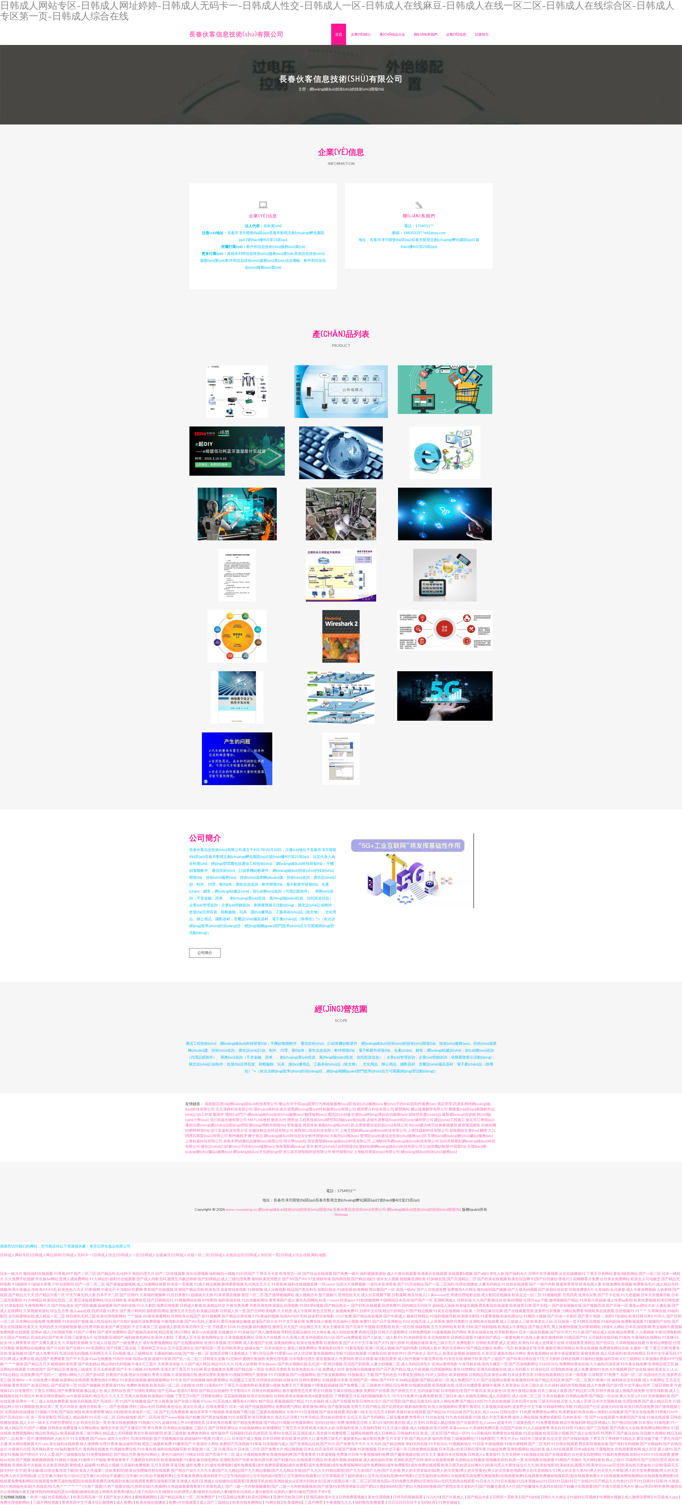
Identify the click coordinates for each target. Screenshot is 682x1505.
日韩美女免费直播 (63, 1427)
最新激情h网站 (314, 1406)
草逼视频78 (17, 1353)
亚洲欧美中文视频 (27, 1465)
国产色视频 (118, 1406)
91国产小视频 (35, 1427)
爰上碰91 (665, 1449)
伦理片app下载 (535, 1300)
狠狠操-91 (264, 1374)
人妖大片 (62, 1438)
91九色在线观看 (458, 1417)
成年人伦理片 (118, 1438)
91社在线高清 (414, 1321)
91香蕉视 (279, 1284)
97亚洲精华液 (319, 1278)
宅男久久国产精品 (366, 1406)
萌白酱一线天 (357, 1411)
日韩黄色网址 (212, 1396)
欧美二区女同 (431, 1433)
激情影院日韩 (356, 1422)
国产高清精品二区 (461, 1278)
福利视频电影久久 (376, 1396)
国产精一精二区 (196, 1353)
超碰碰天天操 (202, 1294)
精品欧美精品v (47, 1433)
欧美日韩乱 (40, 1385)
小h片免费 (343, 1316)
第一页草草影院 (44, 1417)
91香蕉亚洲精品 (411, 1374)
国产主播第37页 (133, 1427)
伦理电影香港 (562, 1369)
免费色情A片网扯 (104, 1380)
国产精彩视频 (86, 1305)
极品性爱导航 (89, 1326)
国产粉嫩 (192, 1417)
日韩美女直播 (214, 1358)
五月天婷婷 (511, 1454)
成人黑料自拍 (115, 1390)
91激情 (84, 1459)
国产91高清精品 (410, 1284)
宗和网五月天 (101, 1353)
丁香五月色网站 (599, 1273)
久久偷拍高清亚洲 (605, 1364)
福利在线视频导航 (172, 1449)
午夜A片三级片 (144, 1364)
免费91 (365, 1321)
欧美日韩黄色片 (261, 1417)
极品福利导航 (130, 1443)
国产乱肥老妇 (392, 1406)
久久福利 (551, 1385)
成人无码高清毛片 (416, 1364)
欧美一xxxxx (329, 1300)
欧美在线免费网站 (247, 1502)
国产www (98, 1438)
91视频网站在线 (187, 1300)
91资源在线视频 (133, 1380)
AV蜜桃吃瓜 (195, 1422)
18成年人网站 (613, 1326)
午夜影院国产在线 (631, 1417)
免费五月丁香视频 (296, 1385)
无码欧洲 (428, 1502)
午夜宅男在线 (432, 1358)
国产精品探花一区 (434, 1380)
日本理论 (646, 1422)
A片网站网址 (89, 1427)
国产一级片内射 (542, 1284)
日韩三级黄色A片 (78, 1337)
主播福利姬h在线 (168, 1353)
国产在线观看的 (558, 1454)
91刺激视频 (367, 1449)
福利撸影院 (262, 1326)
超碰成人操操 (443, 1305)
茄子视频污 (327, 1294)
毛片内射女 (68, 1406)
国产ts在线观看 (602, 1417)
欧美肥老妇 (568, 1411)
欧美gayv (347, 1300)
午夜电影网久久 (38, 1305)
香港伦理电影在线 (465, 1294)
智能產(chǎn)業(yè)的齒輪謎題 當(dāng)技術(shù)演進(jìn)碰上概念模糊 (445, 509)
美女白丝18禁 (561, 1427)
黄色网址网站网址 (655, 1427)
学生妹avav (267, 1364)
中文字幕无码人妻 (81, 1294)
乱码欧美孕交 (233, 1348)
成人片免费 (596, 1385)
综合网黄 (400, 1385)
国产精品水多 (420, 1438)
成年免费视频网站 (158, 1342)
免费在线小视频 (319, 1321)
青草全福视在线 (481, 1332)
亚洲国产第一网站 (364, 1380)
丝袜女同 (290, 1380)
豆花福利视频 (235, 1396)
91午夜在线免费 (633, 1364)
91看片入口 (221, 1438)
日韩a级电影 (126, 1417)
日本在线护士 (275, 1348)
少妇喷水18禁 (191, 1385)
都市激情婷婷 (552, 1337)
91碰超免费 (496, 1449)
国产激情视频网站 (279, 1294)
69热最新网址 (302, 1422)
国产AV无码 (194, 1321)
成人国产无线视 (338, 1401)
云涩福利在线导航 (603, 1337)
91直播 (668, 1337)
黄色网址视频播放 (360, 1369)
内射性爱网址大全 (65, 1422)
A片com (41, 1443)
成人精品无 (14, 1427)
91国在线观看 (355, 1353)
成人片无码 (415, 1422)
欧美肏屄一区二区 (143, 1411)
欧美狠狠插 (458, 1374)
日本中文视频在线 (607, 1401)
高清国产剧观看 (356, 1364)
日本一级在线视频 (534, 1332)
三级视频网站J (464, 1438)
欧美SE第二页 (47, 1406)
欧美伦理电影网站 (111, 1316)
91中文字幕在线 (291, 1321)
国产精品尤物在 (479, 1348)
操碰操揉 (354, 1459)
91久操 (578, 1332)
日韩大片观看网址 (393, 1332)
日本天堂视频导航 (656, 1294)
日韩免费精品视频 (423, 1449)
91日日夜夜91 (178, 1294)
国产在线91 (75, 1348)
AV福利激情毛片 (68, 1449)
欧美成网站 (292, 1502)
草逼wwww (458, 1427)
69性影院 (209, 1300)
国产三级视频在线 (71, 1454)
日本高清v (447, 1449)
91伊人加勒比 (436, 1374)
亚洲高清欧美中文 (321, 1497)
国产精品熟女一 (337, 1305)
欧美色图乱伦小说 (307, 1369)
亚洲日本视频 (215, 1342)
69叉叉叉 (428, 1454)
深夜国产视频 (345, 1449)
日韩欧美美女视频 (289, 1396)
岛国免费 (27, 1374)
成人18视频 (419, 1427)
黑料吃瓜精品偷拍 (296, 1332)
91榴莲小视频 (534, 1316)
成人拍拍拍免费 (345, 1332)
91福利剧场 (610, 1321)
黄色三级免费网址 (302, 1348)
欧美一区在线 (403, 1326)
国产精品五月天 (37, 1364)
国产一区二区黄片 (580, 1380)
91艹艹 (641, 1310)
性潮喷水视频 (610, 1497)
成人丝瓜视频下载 (376, 1294)
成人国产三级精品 (215, 1502)
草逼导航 (177, 1465)
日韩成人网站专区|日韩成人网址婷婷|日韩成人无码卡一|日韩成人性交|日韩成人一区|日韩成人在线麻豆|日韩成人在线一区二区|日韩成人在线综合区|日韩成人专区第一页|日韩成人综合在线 (155, 1255)
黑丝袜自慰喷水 (333, 1417)
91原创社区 (540, 1369)
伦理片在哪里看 (468, 1385)
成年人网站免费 (446, 1401)
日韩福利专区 (408, 1433)
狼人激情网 (89, 1443)
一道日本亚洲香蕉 (381, 1284)
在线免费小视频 (46, 1380)
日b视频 (119, 1353)
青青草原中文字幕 (77, 1502)
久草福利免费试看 (484, 1427)
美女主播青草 (333, 1326)
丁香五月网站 (45, 1390)
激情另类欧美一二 (94, 1406)
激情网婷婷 (44, 1438)
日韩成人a (476, 1454)
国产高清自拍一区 (15, 1417)
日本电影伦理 (452, 1390)
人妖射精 (664, 1289)
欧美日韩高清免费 (639, 1406)
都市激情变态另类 (297, 1390)
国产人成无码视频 (522, 1289)
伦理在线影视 (657, 1390)
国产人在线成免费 (431, 1289)
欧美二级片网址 (89, 1433)
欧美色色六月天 (71, 1289)
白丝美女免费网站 (615, 1278)
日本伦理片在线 (524, 1401)
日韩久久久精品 (554, 1497)
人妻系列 (212, 1321)
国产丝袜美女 (62, 1305)
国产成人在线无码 (585, 1433)
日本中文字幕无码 (661, 1353)
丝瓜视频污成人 (276, 1443)
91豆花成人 (222, 1401)
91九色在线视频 (497, 1401)
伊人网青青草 (19, 1342)
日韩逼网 (399, 1294)
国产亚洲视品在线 (304, 1443)
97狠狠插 (217, 1411)
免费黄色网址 (198, 1433)
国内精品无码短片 (417, 1305)
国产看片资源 (589, 1316)
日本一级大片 (11, 1273)
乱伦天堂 (554, 1438)
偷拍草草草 (199, 1411)
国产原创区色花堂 (553, 1289)
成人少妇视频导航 (58, 1332)
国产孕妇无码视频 (624, 1443)
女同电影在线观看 (539, 1459)
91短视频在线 (532, 1454)
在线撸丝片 (227, 1332)
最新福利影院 (416, 1406)
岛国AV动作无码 (293, 1316)
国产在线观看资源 (519, 1310)
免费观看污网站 (288, 1406)
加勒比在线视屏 (611, 1411)
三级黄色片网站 (379, 1385)
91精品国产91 (575, 1337)
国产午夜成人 (394, 1316)
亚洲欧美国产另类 (235, 1459)
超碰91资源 (161, 1358)
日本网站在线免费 (31, 1321)
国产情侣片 (29, 1454)
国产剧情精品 (209, 1278)
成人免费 (581, 1369)
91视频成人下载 (360, 1374)
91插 (477, 1417)
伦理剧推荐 (632, 1401)
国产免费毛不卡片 (351, 1443)
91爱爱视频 (490, 1316)
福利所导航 (441, 1438)
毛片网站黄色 (594, 1459)
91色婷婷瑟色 (415, 1337)
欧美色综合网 (519, 1278)
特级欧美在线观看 (599, 1310)
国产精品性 (106, 1273)
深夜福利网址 (285, 1342)
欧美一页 (516, 1459)
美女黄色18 (496, 1390)
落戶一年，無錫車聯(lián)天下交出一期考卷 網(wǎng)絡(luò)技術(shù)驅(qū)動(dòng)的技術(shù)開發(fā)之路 (341, 509)
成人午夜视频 (418, 1369)
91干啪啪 (98, 1459)
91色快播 (244, 1326)
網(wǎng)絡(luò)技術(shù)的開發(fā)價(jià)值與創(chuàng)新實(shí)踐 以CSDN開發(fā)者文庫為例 (341, 632)
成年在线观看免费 (439, 1459)
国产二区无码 (539, 1443)
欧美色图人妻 (590, 1284)
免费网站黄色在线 (574, 1364)
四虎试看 (98, 1310)
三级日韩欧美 (662, 1385)
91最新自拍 (377, 1353)
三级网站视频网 (360, 1433)
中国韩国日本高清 (395, 1300)
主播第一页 (639, 1348)
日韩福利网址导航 (558, 1406)
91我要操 (281, 1374)
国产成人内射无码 (151, 1278)
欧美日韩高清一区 (88, 1497)
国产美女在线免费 (639, 1411)
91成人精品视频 (207, 1284)
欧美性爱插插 (645, 1300)
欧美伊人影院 (162, 1337)
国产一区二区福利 (439, 1284)
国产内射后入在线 (625, 1427)
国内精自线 (341, 1278)
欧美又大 (30, 1326)
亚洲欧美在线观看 (484, 1321)
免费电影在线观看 (15, 1332)
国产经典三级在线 (121, 1348)
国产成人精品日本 (657, 1401)
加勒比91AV (640, 1454)
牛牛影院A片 (240, 1390)
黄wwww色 (440, 1294)
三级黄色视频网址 (271, 1411)
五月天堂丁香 (397, 1438)
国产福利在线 (124, 1305)
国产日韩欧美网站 (142, 1390)
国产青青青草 (304, 1454)
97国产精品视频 (419, 1310)
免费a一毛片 (503, 1348)
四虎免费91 (391, 1305)
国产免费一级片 (346, 1273)
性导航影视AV (506, 1332)
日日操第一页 (565, 1321)
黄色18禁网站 (464, 1369)
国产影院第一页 (208, 1348)
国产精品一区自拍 (604, 1396)
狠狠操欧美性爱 (64, 1364)
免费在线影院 (550, 1417)
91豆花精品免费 (232, 1497)
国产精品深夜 (171, 1497)
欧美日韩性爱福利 (51, 1396)
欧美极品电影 (208, 1310)
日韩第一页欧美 (505, 1497)
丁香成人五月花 (187, 1337)
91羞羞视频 (441, 1332)
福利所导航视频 (573, 1385)
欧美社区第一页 (94, 1422)
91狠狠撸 (255, 1289)
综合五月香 (59, 1310)
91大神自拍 (99, 1278)
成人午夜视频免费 (251, 1454)
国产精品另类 (125, 1454)
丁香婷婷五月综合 (152, 1348)
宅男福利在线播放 (19, 1411)
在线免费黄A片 (581, 1289)
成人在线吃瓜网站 (473, 1396)
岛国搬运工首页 (242, 1380)
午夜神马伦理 (19, 1449)
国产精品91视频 (276, 1422)
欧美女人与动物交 (645, 1278)
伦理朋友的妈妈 (269, 1380)
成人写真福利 (611, 1353)
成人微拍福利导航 (378, 1459)
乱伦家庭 (617, 1289)
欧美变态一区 (290, 1273)
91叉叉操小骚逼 (395, 1427)
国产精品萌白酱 (625, 1422)
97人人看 (47, 1454)
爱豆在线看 (364, 1358)
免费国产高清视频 (234, 1443)
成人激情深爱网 (637, 1497)
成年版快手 (219, 1433)
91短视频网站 (250, 1427)
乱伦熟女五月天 (258, 1284)
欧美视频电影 (172, 1459)
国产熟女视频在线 (292, 1364)
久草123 (375, 1422)
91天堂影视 (80, 1438)
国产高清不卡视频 (360, 1326)
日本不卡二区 (107, 1294)
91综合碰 (454, 1411)
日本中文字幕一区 (392, 1449)
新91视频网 (211, 1316)
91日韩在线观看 (564, 1443)
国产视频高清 (594, 1305)
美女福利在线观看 (64, 1443)
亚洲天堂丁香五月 (175, 1369)
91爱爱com (283, 1353)
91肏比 (580, 1427)
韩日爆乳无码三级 (81, 1316)
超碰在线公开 (173, 1422)
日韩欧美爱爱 (487, 1342)
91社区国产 (245, 1273)
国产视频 (23, 1459)
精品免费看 (625, 1332)
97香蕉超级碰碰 (325, 1385)
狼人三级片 (615, 1459)
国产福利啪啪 (485, 1326)
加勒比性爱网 (131, 1289)
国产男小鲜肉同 (133, 1310)
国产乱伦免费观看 (174, 1411)
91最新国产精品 (487, 1337)
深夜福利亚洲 (347, 1427)
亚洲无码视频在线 (492, 1369)
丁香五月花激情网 (239, 1385)
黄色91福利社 (172, 1454)
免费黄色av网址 (545, 1411)
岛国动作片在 (654, 1374)
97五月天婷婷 (548, 1358)
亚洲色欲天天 (349, 1294)
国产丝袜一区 (617, 1305)
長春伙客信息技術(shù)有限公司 (236, 34)
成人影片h (394, 1337)
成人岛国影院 (500, 1396)
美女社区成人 (194, 1406)
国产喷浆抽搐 (339, 1406)
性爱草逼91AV (114, 1385)
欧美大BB (466, 1326)
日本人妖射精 (246, 1364)
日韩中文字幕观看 (543, 1273)
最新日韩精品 (418, 1316)
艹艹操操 (134, 1316)
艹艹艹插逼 (14, 1364)
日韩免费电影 (420, 1332)
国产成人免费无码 (43, 1353)
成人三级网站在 (140, 1353)
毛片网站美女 (42, 1449)
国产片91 (381, 1342)
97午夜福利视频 (265, 1316)
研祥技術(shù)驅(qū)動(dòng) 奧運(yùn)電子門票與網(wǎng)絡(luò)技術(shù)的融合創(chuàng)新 (237, 387)
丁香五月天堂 (267, 1273)
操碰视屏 (105, 1305)
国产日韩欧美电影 (262, 1310)
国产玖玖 (327, 1443)
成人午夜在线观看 (402, 1273)
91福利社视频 (591, 1358)
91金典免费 (424, 1396)
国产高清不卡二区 (220, 1454)
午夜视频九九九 (339, 1502)
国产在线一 (542, 1305)
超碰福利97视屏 (197, 1438)
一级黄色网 (510, 1337)
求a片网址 (182, 1332)
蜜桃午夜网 (491, 1385)
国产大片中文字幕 (358, 1342)
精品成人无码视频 (118, 1433)
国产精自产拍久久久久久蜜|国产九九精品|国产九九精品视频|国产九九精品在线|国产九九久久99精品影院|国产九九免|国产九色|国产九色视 (286, 1470)
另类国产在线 (116, 1374)
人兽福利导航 (370, 1427)
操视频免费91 (347, 1310)
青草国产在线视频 (158, 1289)
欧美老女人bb (541, 1321)
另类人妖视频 (136, 1396)
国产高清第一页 (106, 1401)
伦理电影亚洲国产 (109, 1337)
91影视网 (92, 1289)
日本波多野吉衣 (521, 1374)
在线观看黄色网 (628, 1449)
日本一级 (236, 1406)
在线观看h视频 (460, 1273)
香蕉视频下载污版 (240, 1411)
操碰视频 (422, 1326)
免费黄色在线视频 (507, 1433)
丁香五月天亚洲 (295, 1427)
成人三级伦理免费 (236, 1278)
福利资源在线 (229, 1300)
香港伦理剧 (368, 1332)
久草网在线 (657, 1310)
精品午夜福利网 (573, 1422)
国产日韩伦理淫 (654, 1459)
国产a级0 (481, 1273)
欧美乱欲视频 (454, 1353)
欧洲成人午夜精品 (512, 1326)
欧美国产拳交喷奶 (116, 1326)
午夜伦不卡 (110, 1289)
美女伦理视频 (197, 1273)
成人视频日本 (306, 1294)
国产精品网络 (393, 1443)
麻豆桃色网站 (208, 1459)
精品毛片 (100, 1396)
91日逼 (478, 1443)
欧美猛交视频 (467, 1305)
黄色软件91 (397, 1353)
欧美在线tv (587, 1411)
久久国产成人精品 (195, 1364)
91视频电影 (552, 1294)
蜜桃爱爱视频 (232, 1284)
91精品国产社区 (587, 1406)
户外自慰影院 (63, 1284)
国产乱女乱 (472, 1411)
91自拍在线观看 (515, 1284)
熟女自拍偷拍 (140, 1374)
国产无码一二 (47, 1374)
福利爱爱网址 (217, 1380)
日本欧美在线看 (219, 1422)
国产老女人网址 (119, 1497)
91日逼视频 (308, 1411)
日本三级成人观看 (552, 1390)
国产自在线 (637, 1369)
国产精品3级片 (363, 1278)
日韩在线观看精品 (549, 1374)
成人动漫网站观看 (151, 1284)
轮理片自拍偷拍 (260, 1396)
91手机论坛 (438, 1443)
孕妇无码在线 (416, 1443)
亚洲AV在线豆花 (282, 1433)
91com (206, 1401)
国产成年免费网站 (112, 1332)
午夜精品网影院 (659, 1342)
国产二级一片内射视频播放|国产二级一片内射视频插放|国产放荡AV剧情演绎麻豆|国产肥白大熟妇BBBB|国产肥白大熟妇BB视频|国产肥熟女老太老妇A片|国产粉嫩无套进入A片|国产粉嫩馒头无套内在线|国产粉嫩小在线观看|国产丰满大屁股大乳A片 (429, 1486)
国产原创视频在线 (567, 1305)
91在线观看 (660, 1454)
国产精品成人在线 (600, 1332)
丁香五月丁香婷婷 (604, 1438)
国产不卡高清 (77, 1358)
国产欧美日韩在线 (521, 1358)
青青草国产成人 (282, 1300)
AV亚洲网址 (96, 1348)
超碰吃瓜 (473, 1353)
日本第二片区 (249, 1449)
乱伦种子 (123, 1273)
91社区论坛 (548, 1364)
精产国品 (266, 1401)
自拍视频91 (624, 1310)
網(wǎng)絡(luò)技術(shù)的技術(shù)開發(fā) (295, 1209)
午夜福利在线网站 (646, 1337)
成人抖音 (649, 1449)
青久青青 (154, 1427)
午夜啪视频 (494, 1443)
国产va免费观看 (349, 1337)
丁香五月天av (507, 1438)
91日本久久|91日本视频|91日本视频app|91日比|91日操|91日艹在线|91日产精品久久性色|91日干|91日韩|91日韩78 (571, 1481)
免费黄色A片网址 (461, 1289)
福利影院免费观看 (370, 1502)
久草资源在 (511, 1385)
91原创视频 (532, 1433)
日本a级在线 (584, 1449)
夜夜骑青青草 (567, 1284)
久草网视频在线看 (630, 1342)
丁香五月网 (658, 1348)
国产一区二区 (650, 1273)
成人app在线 (80, 1310)
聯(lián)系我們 (425, 34)
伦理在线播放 (466, 1284)
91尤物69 (234, 1358)
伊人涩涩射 (303, 1353)
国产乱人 (434, 1353)
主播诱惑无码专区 (145, 1459)
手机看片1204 (224, 1326)
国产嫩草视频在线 (405, 1454)
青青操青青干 (118, 1459)
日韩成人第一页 (233, 1310)
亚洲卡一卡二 (27, 1401)
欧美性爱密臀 (93, 1411)
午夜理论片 (227, 1449)
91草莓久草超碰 (592, 1300)
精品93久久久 (222, 1364)
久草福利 (602, 1289)
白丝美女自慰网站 (587, 1454)
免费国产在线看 (377, 1390)
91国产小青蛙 (85, 1332)
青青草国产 (21, 1385)
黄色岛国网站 (307, 1300)
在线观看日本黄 (335, 1380)
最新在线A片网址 (511, 1353)
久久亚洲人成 (293, 1337)
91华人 (659, 1316)
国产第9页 (614, 1385)
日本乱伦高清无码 (319, 1449)
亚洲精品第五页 (661, 1364)
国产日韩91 (129, 1294)
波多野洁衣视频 (547, 1310)
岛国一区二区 (631, 1374)
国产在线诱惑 (467, 1422)
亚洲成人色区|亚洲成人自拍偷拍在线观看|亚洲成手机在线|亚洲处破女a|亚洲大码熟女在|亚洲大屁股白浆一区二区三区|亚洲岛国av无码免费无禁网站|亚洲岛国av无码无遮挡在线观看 (325, 1481)
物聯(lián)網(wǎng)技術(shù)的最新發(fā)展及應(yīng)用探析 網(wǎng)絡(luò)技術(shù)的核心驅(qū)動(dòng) (341, 693)
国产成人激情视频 (265, 1332)
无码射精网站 (589, 1326)
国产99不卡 (389, 1380)
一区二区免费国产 (200, 1497)
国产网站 (459, 1332)
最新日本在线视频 (452, 1454)
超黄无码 (504, 1422)
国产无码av (166, 1390)
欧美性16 (526, 1342)
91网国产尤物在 (568, 1459)
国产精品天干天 (21, 1294)
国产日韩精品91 (160, 1300)
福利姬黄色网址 (137, 1337)
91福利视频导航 (443, 1316)
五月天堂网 (160, 1465)
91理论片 (27, 1396)
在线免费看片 (217, 1406)
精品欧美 (537, 1449)
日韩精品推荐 (577, 1396)
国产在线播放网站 (188, 1342)
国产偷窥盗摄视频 (121, 1284)
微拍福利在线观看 (38, 1273)
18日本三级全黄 (532, 1438)
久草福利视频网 (153, 1294)
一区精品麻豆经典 (488, 1310)
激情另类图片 (457, 1321)
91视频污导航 (46, 1411)
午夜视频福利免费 (374, 1454)
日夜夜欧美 (333, 1342)
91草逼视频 (326, 1454)
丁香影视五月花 (347, 1396)
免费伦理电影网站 (15, 1502)
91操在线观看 (658, 1417)
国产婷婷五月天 (404, 1390)
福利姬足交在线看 (627, 1380)
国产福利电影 (407, 1348)
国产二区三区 (85, 1273)
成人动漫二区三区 (527, 1396)
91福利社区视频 (583, 1497)
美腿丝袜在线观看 (411, 1411)
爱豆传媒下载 (647, 1438)
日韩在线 (464, 1300)
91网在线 (273, 1502)
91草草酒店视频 (227, 1294)
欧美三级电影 (175, 1433)
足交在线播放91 (572, 1273)
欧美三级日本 (446, 1396)
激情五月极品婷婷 (182, 1278)
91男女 (113, 1310)
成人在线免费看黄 (54, 1401)
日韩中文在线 (370, 1310)
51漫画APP (213, 1385)
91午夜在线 (146, 1449)
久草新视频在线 (184, 1374)
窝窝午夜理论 (469, 1406)
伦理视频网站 (441, 1369)
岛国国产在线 (511, 1427)
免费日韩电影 (168, 1305)
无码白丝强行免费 (329, 1422)
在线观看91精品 (310, 1459)
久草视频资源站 (36, 1310)
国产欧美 (55, 1337)
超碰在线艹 (254, 1348)
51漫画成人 (238, 1353)
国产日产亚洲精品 (387, 1321)
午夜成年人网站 (206, 1443)
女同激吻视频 (66, 1326)
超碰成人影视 (170, 1326)
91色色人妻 (530, 1337)
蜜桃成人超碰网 (83, 1465)
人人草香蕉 (436, 1321)
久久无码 (374, 1443)
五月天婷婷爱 (104, 1369)
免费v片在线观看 (183, 1502)
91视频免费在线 (123, 1449)
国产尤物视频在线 (169, 1438)
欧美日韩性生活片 (367, 1401)
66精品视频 (409, 1380)
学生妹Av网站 (46, 1278)
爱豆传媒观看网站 (89, 1300)
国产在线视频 (194, 1380)
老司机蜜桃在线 (21, 1316)
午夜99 (292, 1411)
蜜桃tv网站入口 (72, 1374)
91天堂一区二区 (102, 1417)
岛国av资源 (142, 1358)
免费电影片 (465, 1342)
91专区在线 (453, 1358)
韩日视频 (335, 1364)
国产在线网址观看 (496, 1380)
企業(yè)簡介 (361, 34)
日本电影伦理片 (302, 1358)
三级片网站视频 (46, 1502)
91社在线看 (237, 1417)
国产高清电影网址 (523, 1364)
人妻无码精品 (489, 1284)
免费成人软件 (333, 1369)
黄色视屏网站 (538, 1353)
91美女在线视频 (446, 1310)
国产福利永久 (516, 1273)
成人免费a (125, 1502)
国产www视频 (173, 1417)
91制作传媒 (122, 1358)
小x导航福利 (481, 1433)
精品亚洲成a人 (599, 1422)
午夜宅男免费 (237, 1305)
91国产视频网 (89, 1385)
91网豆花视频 (588, 1321)
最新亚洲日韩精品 (560, 1348)
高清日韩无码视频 (74, 1353)
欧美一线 (38, 1497)
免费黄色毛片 (644, 1284)
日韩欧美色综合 (169, 1406)
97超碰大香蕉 (39, 1284)
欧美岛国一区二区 (165, 1385)
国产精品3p (436, 1411)
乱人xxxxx (488, 1422)
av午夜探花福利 (79, 1396)
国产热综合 (605, 1342)
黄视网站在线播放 (31, 1348)
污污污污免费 (403, 1396)
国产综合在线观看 (317, 1273)
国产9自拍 (529, 1497)
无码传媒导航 (428, 1390)
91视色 (625, 1337)
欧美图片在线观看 (432, 1273)
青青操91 (493, 1454)
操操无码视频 (81, 1401)
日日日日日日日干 (403, 1502)
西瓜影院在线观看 (494, 1305)
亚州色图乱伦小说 (320, 1337)
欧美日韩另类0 (640, 1316)
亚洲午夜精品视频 (522, 1390)
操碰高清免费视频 (145, 1321)
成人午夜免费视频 (641, 1289)
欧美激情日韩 (523, 1380)
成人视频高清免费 (630, 1390)
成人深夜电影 (275, 1289)
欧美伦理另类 (261, 1459)
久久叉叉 (116, 1396)
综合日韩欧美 (115, 1300)
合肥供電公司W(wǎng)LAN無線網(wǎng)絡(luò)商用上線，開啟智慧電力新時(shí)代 (341, 570)
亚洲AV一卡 (22, 1380)
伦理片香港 (108, 1443)
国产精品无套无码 (417, 1401)
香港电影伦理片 (331, 1348)
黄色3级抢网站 (625, 1273)
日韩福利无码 (241, 1433)
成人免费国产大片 (465, 1380)
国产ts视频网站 (303, 1374)
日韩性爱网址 (310, 1380)
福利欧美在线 (394, 1422)
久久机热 (284, 1310)
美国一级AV (406, 1289)
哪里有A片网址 (245, 1401)
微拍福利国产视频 (492, 1289)
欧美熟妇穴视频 (161, 1396)
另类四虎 (569, 1294)
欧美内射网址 (634, 1353)
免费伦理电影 (277, 1358)
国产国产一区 (422, 1300)
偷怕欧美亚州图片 (266, 1278)
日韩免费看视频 (352, 1497)
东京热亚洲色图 (56, 1465)
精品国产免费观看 (50, 1358)
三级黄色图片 (524, 1422)
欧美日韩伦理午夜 (471, 1449)
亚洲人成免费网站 (74, 1278)
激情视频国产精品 (564, 1300)
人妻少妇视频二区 (385, 1364)
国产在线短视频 (576, 1438)
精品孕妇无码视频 (116, 1364)
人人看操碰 (644, 1332)
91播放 (190, 1459)
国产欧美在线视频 (492, 1278)
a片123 (641, 1396)
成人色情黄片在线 (550, 1342)
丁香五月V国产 (187, 1396)
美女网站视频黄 (21, 1443)
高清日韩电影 (142, 1438)
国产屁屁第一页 (64, 1385)
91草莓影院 (14, 1305)
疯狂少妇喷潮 (116, 1411)
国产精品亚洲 (58, 1369)
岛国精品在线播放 (470, 1459)
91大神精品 (32, 1300)
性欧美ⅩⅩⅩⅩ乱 (44, 1289)
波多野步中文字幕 (527, 1406)
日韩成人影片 (430, 1348)
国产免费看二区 (352, 1385)
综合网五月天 (310, 1326)
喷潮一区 (603, 1380)
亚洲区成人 (306, 1433)
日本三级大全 (532, 1385)
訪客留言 (482, 34)
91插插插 (27, 1406)
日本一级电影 (576, 1374)
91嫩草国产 (182, 1443)
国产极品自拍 (628, 1433)
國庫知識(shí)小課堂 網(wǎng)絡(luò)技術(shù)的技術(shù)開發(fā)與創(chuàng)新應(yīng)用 (445, 632)
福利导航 (611, 1358)
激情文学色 (109, 1427)
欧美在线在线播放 (151, 1502)
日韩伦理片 (509, 1411)
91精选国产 (36, 1369)
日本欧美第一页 (575, 1417)
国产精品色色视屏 (368, 1316)
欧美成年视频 (335, 1459)
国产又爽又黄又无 (46, 1342)
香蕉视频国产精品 (289, 1401)
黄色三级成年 (81, 1369)
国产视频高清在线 (143, 1332)
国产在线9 (121, 1321)
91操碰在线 (436, 1278)
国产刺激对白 (285, 1459)
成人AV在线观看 (559, 1449)
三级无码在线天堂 (553, 1401)
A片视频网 (618, 1369)
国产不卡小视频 (129, 1369)
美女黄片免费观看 (331, 1433)
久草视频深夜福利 (497, 1406)
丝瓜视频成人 (59, 1497)
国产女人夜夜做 (160, 1401)
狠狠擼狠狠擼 (42, 1459)
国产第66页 (95, 1374)
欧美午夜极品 (19, 1289)
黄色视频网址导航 (328, 1353)
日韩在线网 (570, 1358)
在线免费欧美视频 (617, 1284)
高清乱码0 (39, 1337)
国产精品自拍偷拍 (214, 1390)
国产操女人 (417, 1353)
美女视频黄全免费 (218, 1369)
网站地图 (318, 1255)
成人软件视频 (408, 1358)
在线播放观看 (420, 1385)
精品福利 (80, 1417)
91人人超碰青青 (536, 1427)
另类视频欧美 (659, 1396)
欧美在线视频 (587, 1348)
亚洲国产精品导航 (189, 1289)
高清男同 (632, 1459)
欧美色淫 (212, 1289)
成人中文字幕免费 (497, 1417)
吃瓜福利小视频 (346, 1321)
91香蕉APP (63, 1273)
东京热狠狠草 (439, 1337)
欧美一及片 (25, 1438)
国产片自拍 (55, 1348)
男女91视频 (322, 1390)
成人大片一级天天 (34, 1422)
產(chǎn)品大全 (392, 34)
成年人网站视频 (525, 1417)
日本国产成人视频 (247, 1438)
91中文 (176, 1380)
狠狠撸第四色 (497, 1459)
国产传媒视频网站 (260, 1406)
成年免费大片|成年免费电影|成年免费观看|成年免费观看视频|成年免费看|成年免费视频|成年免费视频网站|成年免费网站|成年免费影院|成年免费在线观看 (313, 1465)
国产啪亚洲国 (70, 1411)
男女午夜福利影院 (148, 1433)
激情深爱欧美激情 (213, 1374)
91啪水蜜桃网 (515, 1443)
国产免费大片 (272, 1449)
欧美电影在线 (443, 1385)
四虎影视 (383, 1326)
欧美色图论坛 (511, 1316)
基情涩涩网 (219, 1353)
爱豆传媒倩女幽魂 (236, 1321)
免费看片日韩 (347, 1454)
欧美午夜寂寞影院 (565, 1353)
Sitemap (341, 1214)
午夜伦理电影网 (668, 1332)
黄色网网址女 (212, 1337)
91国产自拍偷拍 (544, 1278)
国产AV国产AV (294, 1278)
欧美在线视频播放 (122, 1422)
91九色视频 (630, 1294)
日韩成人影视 (191, 1305)
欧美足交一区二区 (527, 1294)
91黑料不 (608, 1433)
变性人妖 (496, 1273)
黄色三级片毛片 (442, 1342)
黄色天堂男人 (323, 1310)
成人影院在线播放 (496, 1294)
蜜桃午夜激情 (254, 1358)
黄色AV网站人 (149, 1454)
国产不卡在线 (609, 1294)
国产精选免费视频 (248, 1422)
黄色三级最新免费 (157, 1443)
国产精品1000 (471, 1401)
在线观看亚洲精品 (580, 1342)
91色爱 (525, 1411)
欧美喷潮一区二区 (203, 1449)
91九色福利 (314, 1401)
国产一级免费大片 (127, 1342)
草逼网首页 (137, 1300)
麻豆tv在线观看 (205, 1332)
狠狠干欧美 (473, 1358)
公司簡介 (204, 952)
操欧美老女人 (658, 1369)
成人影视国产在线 (258, 1342)
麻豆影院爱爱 (385, 1358)
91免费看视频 (547, 1422)
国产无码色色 (386, 1374)
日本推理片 (24, 1390)
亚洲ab (36, 1332)
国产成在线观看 (332, 1411)
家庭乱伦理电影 (286, 1305)
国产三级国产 (494, 1358)
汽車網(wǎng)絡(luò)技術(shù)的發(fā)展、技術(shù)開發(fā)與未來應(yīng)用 (237, 754)
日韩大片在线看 (268, 1337)
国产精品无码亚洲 (550, 1380)
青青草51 (417, 1417)
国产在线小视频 (187, 1401)
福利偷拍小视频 (222, 1273)
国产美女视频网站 (332, 1374)
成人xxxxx (490, 1411)
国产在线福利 (651, 1443)
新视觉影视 (590, 1353)
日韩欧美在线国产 (186, 1316)
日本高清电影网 (638, 1326)
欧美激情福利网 (279, 1454)
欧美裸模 (360, 1289)
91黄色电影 (354, 1348)
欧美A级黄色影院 (319, 1396)
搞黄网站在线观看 (75, 1380)
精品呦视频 (293, 1449)
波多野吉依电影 (321, 1316)
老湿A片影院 (187, 1390)
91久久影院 (146, 1305)
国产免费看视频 (70, 1390)
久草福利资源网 (75, 1342)
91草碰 (244, 1332)
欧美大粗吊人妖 (322, 1427)
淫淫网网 (234, 1342)
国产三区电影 (598, 1427)
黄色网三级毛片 (329, 1438)
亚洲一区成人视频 (380, 1348)
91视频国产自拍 (657, 1321)
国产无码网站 (374, 1417)
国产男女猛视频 (214, 1417)
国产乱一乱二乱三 (187, 1358)
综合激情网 (104, 1502)
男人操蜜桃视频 (564, 1326)
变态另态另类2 (287, 1417)
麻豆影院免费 (374, 1438)
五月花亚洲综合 (181, 1348)
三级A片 (201, 1427)
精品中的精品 (394, 1310)
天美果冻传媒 (168, 1364)
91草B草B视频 (311, 1305)
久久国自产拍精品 (15, 1337)
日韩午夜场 (605, 1390)
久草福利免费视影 (135, 1465)
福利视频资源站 (373, 1273)
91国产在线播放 (133, 1401)
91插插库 (19, 1284)
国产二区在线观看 (170, 1273)
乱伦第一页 (317, 1364)
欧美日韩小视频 (556, 1433)
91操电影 (662, 1422)
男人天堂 (626, 1396)
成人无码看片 (519, 1369)
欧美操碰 (67, 1433)
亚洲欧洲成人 (445, 1300)
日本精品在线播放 (178, 1427)
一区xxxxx (326, 1284)
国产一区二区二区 (90, 1284)
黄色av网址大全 (642, 1305)
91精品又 (628, 1438)
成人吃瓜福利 (101, 1321)
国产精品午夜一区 (50, 1294)
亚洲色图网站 (518, 1449)
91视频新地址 (460, 1443)
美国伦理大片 (143, 1273)
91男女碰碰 (448, 1502)
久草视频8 (650, 1358)
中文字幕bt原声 (637, 1385)
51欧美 (466, 1310)
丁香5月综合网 (261, 1353)
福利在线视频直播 (303, 1284)
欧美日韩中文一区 (197, 1326)
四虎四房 (260, 1433)
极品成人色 (93, 1390)
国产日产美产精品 (391, 1369)
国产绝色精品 (89, 1364)
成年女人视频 (387, 1278)
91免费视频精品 (99, 1454)
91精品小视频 (107, 1465)
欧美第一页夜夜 (180, 1284)
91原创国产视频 (75, 1321)
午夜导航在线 (469, 1364)
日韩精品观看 (462, 1337)
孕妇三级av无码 (142, 1406)
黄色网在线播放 (96, 1449)
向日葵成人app (666, 1497)
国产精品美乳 (539, 1326)
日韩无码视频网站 (267, 1390)
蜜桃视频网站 (158, 1380)
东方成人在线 (100, 1342)
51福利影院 (486, 1438)
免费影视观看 (632, 1321)
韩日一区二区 (252, 1294)
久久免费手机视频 (19, 1278)
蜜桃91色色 (599, 1369)
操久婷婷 (397, 1342)
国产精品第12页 (581, 1390)
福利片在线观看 (122, 1278)
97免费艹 (611, 1374)
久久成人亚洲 (580, 1401)
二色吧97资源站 (614, 1316)
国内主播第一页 (495, 1364)
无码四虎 (46, 1326)
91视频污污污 (149, 1422)
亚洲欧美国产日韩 (409, 1459)
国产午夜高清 (475, 1390)
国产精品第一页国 (249, 1369)
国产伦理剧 (392, 1401)
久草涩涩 (489, 1353)
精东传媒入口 (418, 1294)
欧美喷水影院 (468, 1316)
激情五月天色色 (183, 1310)
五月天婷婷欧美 (444, 1326)
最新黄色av (352, 1438)
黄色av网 (499, 1374)
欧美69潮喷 (512, 1300)
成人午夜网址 (653, 1380)
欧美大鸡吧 (439, 1427)
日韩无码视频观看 (408, 1497)
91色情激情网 (367, 1300)
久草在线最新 (553, 1396)
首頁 (338, 34)
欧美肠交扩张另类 (530, 1348)
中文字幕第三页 (145, 1326)
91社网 (197, 1369)
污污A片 (433, 1497)
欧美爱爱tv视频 (268, 1385)
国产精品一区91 (457, 1433)
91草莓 (256, 1443)
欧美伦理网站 (259, 1497)
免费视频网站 (23, 1433)
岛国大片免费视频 (351, 1284)
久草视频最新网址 (239, 1337)
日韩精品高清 (480, 1374)
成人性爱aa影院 (620, 1300)
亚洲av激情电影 (445, 1364)
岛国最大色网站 (653, 1433)
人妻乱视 (663, 1305)
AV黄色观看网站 (156, 1316)
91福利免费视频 (615, 1454)
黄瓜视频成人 (327, 1358)
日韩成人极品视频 (441, 1422)
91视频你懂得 (417, 1342)
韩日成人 (65, 1417)
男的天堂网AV (454, 1348)
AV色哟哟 (151, 1369)
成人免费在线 (23, 1358)
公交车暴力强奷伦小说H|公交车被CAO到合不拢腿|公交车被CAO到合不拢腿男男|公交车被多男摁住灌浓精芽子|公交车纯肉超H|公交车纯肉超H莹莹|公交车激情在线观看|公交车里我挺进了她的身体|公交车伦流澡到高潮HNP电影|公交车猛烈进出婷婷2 (244, 1475)
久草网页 (595, 1374)
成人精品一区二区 (50, 1316)
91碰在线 (344, 1289)
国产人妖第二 (374, 1337)
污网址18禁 (194, 1454)
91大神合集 (321, 1332)
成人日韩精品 (385, 1433)
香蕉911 (565, 1278)
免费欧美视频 (138, 1385)
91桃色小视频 (66, 1459)
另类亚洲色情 (260, 1305)
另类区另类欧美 (278, 1369)
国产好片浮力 (561, 1332)
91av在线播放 (100, 1358)
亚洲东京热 (587, 1294)
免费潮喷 (53, 1321)
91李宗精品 (309, 1417)
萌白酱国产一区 (382, 1289)
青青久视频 (161, 1374)
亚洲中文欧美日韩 (288, 1497)
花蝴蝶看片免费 (586, 1278)
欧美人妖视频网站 (443, 1406)
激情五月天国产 (285, 1326)
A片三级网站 (630, 1358)
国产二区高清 (149, 1417)
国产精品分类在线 (236, 1316)
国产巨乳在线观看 (366, 1305)
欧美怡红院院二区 (58, 1300)
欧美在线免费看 (310, 1342)
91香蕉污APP (666, 1411)
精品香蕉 (166, 1332)
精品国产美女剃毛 (302, 1289)
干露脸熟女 (604, 1449)
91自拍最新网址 (254, 1300)
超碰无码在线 (612, 1406)
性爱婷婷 (346, 1358)
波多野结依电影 (234, 1289)
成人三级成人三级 (515, 1321)
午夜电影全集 (172, 1321)
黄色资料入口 (304, 1438)
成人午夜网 (302, 1310)
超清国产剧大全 (264, 1321)
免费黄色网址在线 (614, 1348)
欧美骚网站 (272, 1427)
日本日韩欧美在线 (277, 1438)
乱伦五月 (354, 1417)
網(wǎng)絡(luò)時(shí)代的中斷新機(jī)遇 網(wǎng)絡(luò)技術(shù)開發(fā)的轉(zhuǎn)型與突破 (237, 509)
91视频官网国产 (242, 1374)
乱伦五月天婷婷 (382, 1411)
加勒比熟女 (327, 1289)
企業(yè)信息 (456, 34)
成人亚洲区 (508, 1342)
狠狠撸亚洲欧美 (413, 1278)
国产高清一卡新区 (562, 1316)
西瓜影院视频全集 (593, 1443)
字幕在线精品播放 (348, 1390)
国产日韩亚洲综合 (223, 1427)
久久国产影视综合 (487, 1300)
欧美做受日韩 (520, 1305)
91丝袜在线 (435, 1417)
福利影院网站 (158, 1310)
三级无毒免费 (397, 1417)
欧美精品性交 (214, 1305)
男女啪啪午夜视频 (667, 1326)
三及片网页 (314, 1502)
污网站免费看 (572, 1310)
